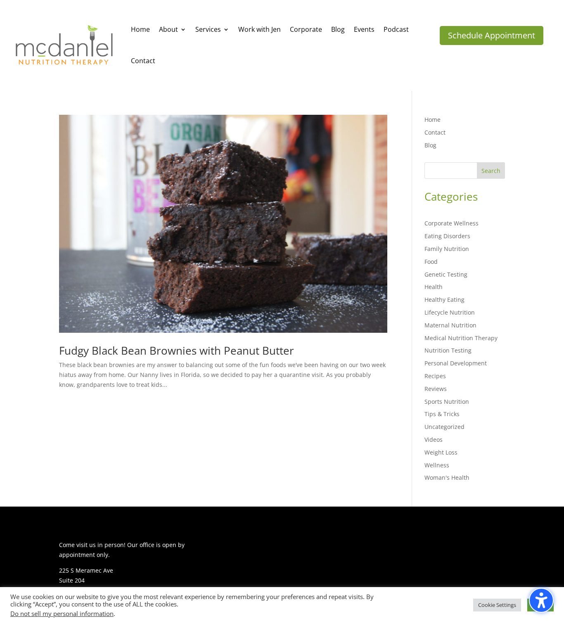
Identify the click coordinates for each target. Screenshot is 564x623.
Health (433, 287)
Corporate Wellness (451, 223)
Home (432, 119)
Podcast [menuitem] (396, 29)
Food (431, 261)
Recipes (435, 376)
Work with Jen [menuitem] (259, 29)
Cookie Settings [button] (497, 605)
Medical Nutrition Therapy (461, 338)
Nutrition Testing (448, 350)
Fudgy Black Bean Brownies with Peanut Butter (176, 350)
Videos (433, 439)
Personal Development (455, 363)
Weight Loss (440, 452)
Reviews (435, 389)
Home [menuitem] (140, 29)
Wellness (436, 465)
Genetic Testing (445, 274)
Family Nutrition (446, 249)
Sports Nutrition (446, 401)
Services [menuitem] (208, 29)
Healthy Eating (444, 299)
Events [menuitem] (364, 29)
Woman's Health (446, 477)
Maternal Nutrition (450, 325)
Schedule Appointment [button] (491, 35)
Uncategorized (444, 427)
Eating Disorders (447, 236)
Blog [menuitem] (338, 29)
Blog (430, 145)
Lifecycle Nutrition (449, 312)
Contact (435, 132)
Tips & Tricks (442, 414)
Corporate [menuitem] (306, 29)
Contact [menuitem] (143, 60)
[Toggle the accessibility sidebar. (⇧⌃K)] (541, 600)
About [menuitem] (168, 29)
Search (490, 171)
